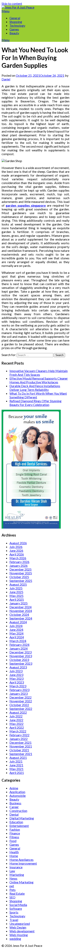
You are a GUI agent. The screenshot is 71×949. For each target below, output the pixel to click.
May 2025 (16, 596)
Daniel (6, 79)
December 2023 (20, 652)
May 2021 (16, 769)
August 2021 (18, 757)
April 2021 (16, 772)
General (14, 18)
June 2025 (16, 592)
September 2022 (20, 708)
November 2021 (20, 746)
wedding (15, 938)
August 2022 (18, 712)
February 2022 (19, 735)
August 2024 (18, 622)
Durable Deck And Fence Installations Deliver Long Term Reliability (34, 387)
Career (14, 807)
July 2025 (15, 588)
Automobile (17, 795)
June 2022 (16, 720)
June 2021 (16, 765)
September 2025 (20, 580)
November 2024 (20, 611)
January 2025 (18, 603)
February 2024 (19, 644)
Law (12, 871)
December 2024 (20, 607)
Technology (17, 25)
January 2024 (18, 648)
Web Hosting (18, 935)
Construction (18, 810)
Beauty (14, 33)
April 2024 (16, 637)
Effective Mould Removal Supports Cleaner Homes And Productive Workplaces (38, 380)
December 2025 (20, 569)
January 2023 (18, 693)
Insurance (15, 867)
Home (13, 856)
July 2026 (15, 547)
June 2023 (16, 675)
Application (17, 792)
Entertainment (19, 826)
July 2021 (15, 761)
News (13, 878)
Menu (5, 11)
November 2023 (20, 656)
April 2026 (16, 554)
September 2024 (20, 618)
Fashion (14, 829)
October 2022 (19, 705)
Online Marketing (21, 882)
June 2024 (16, 629)
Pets (12, 890)
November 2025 (20, 573)
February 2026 (19, 562)
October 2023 (19, 660)
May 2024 (16, 633)
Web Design (17, 927)
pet (11, 886)
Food (12, 841)
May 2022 (16, 724)
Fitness (14, 837)
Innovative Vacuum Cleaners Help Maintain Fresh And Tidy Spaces (38, 372)
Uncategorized (19, 923)
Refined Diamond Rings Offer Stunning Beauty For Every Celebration (35, 403)
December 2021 (20, 742)
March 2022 (17, 731)
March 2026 (17, 558)
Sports (13, 912)
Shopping (15, 22)
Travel (13, 920)
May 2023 (16, 678)
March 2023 (17, 686)
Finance (14, 833)
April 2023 (16, 682)
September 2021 (20, 754)
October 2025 (19, 577)
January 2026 (18, 565)
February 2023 (19, 690)
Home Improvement (23, 863)
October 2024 (19, 614)
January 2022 (18, 739)
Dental (14, 814)
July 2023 (15, 671)
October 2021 (19, 750)
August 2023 (18, 667)
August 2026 (18, 543)
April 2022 (16, 727)
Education (16, 822)
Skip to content (12, 3)
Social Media (18, 905)
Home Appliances (21, 859)
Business (15, 803)
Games (14, 29)
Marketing (16, 874)
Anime (13, 788)
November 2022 (20, 701)
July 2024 (15, 626)
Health (14, 852)
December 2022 (20, 697)
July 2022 (15, 716)
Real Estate (17, 893)
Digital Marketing (21, 818)
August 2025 (18, 584)
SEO (12, 897)
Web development (22, 931)
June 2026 (16, 550)
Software (15, 908)
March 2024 (17, 641)
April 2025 (16, 599)
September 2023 (20, 663)
